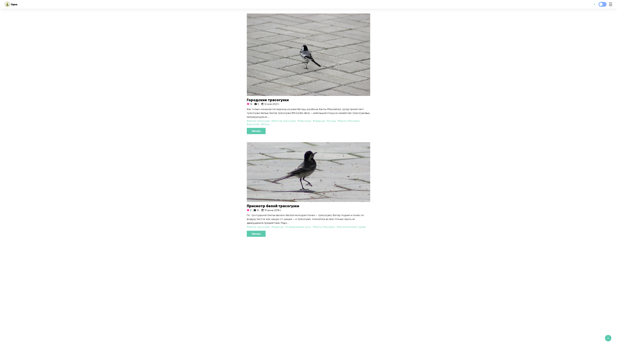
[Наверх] (608, 338)
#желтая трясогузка (283, 120)
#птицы (331, 120)
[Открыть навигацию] (610, 4)
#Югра (265, 124)
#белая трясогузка (258, 120)
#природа (319, 120)
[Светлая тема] (603, 4)
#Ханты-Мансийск (349, 120)
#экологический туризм (351, 226)
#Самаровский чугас (298, 226)
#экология (253, 124)
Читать (256, 131)
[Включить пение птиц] (594, 4)
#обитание (304, 120)
